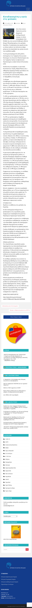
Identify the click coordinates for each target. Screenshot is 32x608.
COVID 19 (7, 439)
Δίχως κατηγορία (9, 450)
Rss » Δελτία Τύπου (11, 402)
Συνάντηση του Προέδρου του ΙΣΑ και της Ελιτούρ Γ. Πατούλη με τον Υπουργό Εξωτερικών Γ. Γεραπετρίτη (15, 413)
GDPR (6, 442)
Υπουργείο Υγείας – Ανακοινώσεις (15, 367)
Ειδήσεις (10, 25)
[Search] (27, 549)
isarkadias (17, 23)
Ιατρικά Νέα (8, 470)
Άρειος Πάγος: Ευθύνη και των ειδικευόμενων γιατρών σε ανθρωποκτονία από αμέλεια (14, 391)
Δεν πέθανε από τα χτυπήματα (10, 395)
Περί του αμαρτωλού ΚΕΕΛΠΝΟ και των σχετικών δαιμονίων (15, 384)
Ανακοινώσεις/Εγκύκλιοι (11, 445)
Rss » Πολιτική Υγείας (12, 375)
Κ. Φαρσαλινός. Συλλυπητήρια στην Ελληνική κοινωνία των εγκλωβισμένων (14, 380)
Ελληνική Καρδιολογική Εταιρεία (9, 577)
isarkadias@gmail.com (8, 505)
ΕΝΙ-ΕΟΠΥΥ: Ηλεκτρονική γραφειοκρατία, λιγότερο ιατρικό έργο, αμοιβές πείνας (15, 427)
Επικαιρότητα (8, 462)
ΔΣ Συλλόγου (8, 453)
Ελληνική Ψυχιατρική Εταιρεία (8, 579)
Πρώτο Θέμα (8, 491)
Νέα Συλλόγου (9, 473)
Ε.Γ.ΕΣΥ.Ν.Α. (8, 456)
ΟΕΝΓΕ (7, 479)
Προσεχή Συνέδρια (10, 488)
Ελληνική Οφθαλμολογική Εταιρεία (9, 582)
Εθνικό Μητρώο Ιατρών (16, 317)
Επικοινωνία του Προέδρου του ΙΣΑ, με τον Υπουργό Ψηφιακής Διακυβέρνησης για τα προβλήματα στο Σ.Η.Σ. (14, 418)
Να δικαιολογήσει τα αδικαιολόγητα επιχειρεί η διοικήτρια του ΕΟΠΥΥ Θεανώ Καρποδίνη (14, 423)
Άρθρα (6, 447)
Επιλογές (7, 465)
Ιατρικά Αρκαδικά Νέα (10, 468)
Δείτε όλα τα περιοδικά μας (10, 539)
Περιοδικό (7, 482)
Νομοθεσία (8, 476)
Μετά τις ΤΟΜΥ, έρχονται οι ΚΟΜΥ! (12, 388)
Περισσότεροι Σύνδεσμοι (7, 584)
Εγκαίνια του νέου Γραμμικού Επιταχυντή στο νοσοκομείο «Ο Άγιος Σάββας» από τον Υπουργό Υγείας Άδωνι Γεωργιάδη (15, 407)
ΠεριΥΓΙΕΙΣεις (8, 485)
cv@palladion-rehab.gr (9, 360)
